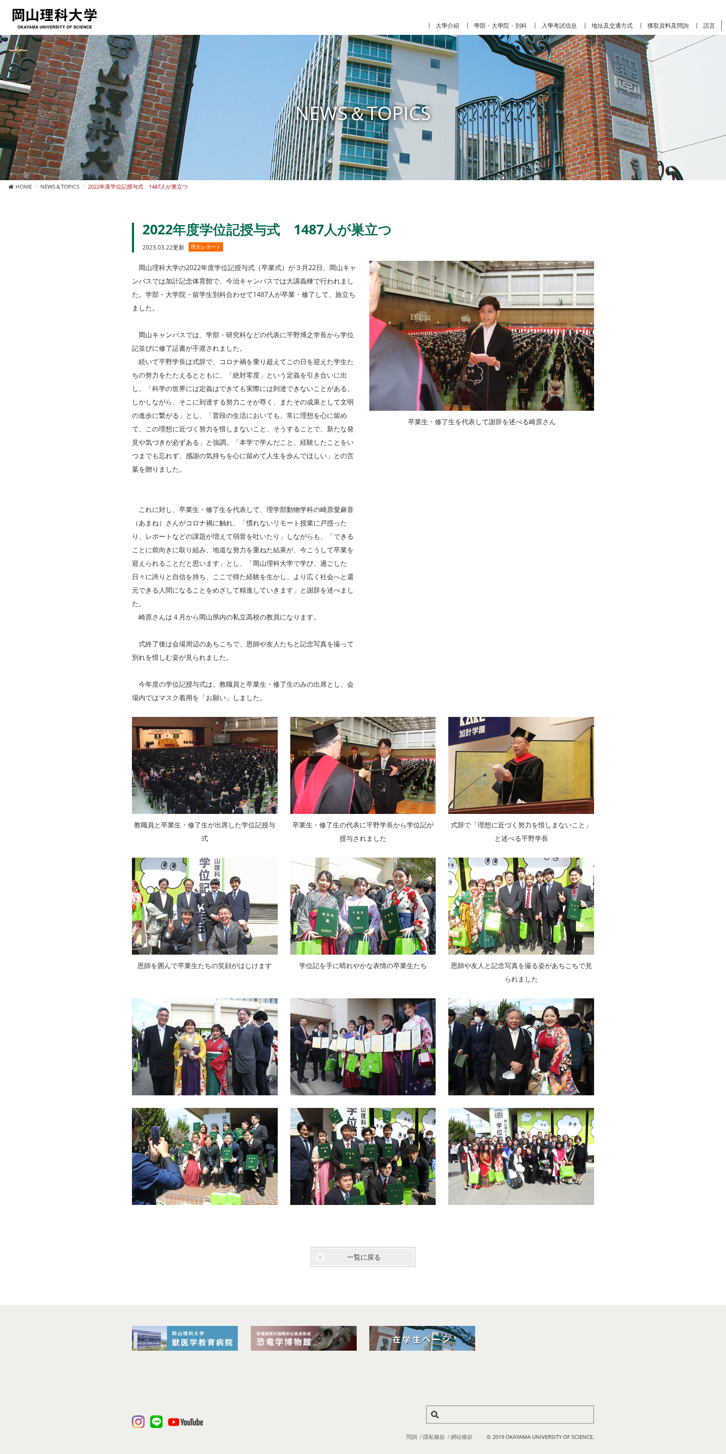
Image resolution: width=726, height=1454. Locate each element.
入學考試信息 (559, 26)
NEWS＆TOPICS (59, 186)
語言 (709, 26)
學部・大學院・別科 (500, 26)
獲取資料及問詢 (668, 26)
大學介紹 (447, 26)
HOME (24, 186)
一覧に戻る (364, 1257)
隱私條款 (434, 1437)
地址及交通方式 (612, 26)
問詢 (411, 1437)
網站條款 (462, 1437)
